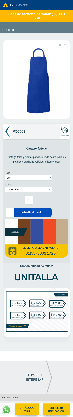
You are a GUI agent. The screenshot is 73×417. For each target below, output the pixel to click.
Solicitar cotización (56, 409)
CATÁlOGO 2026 (27, 409)
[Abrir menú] (67, 4)
